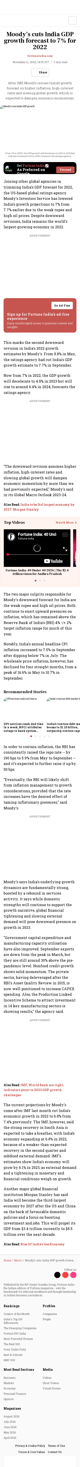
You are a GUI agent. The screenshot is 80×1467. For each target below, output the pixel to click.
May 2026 (10, 1432)
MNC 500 (9, 1360)
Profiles (49, 1306)
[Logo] (14, 20)
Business (10, 1377)
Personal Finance (15, 1393)
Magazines (12, 1408)
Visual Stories (52, 1388)
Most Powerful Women (18, 1339)
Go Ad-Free (62, 305)
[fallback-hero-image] (24, 709)
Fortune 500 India (15, 1333)
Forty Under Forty (15, 1349)
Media (48, 1369)
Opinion (9, 1399)
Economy (10, 1388)
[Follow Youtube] (65, 1275)
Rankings (11, 1306)
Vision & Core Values (31, 1452)
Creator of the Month (17, 1314)
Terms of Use (56, 1445)
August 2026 (11, 1416)
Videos (47, 1377)
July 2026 (10, 1421)
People (47, 1319)
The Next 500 (12, 1344)
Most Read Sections (19, 1369)
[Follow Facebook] (49, 1275)
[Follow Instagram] (73, 1275)
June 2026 (10, 1427)
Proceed (65, 169)
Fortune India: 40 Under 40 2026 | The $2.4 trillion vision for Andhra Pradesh (37, 572)
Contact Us (55, 1452)
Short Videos (51, 1383)
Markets (9, 1383)
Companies (50, 1314)
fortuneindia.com (40, 56)
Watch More (65, 522)
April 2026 (10, 1437)
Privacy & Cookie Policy (30, 1445)
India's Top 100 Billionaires (13, 1321)
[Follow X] (57, 1275)
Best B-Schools (13, 1355)
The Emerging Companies (20, 1328)
